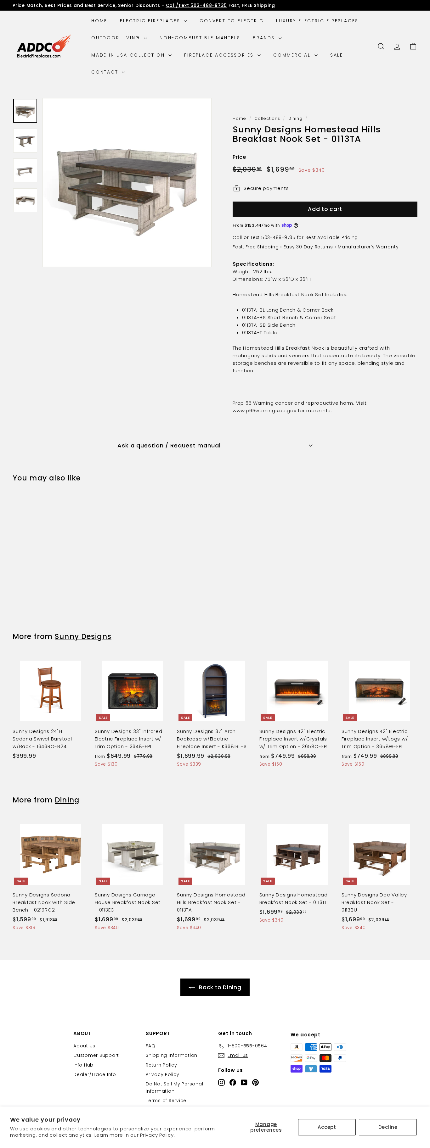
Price (239, 157)
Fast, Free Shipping (256, 247)
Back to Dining (220, 987)
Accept (327, 1127)
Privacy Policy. (157, 1135)
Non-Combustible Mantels (200, 38)
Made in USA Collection (129, 55)
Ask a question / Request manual (169, 445)
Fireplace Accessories (220, 55)
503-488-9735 (278, 237)
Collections (267, 118)
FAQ (150, 1046)
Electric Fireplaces (151, 21)
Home (99, 21)
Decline (388, 1127)
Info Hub (83, 1065)
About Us (84, 1046)
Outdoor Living (116, 38)
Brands (265, 38)
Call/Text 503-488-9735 (196, 5)
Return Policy (161, 1065)
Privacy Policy (162, 1074)
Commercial (293, 55)
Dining (295, 118)
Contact (105, 72)
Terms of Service (166, 1100)
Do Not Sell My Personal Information (174, 1087)
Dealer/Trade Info (94, 1074)
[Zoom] (127, 182)
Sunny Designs (83, 636)
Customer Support (96, 1055)
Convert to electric (231, 21)
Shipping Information (171, 1055)
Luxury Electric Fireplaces (317, 21)
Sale (336, 55)
